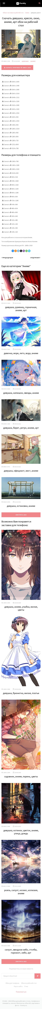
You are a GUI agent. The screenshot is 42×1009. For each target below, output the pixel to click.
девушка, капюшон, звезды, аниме (21, 392)
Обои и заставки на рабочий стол (13, 13)
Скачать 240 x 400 (11, 228)
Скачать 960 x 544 (11, 177)
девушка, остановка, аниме (21, 505)
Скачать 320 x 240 (11, 224)
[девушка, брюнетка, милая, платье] (21, 651)
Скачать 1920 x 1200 (11, 101)
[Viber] (24, 251)
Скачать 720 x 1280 (11, 200)
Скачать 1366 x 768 (11, 161)
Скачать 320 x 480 (11, 220)
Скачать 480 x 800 (11, 212)
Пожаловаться (21, 992)
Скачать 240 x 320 (11, 232)
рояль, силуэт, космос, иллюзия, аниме (21, 892)
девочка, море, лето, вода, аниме (21, 353)
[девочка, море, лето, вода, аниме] (21, 331)
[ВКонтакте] (13, 251)
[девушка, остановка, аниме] (21, 488)
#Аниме (32, 61)
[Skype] (29, 251)
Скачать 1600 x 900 (11, 117)
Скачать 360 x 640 (11, 216)
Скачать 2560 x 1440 (11, 86)
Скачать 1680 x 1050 (11, 113)
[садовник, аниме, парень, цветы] (21, 735)
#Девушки (25, 61)
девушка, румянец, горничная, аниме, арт (21, 309)
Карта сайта (18, 986)
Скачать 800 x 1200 (11, 189)
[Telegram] (18, 251)
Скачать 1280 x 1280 (11, 165)
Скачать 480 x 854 (11, 208)
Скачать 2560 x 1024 (11, 93)
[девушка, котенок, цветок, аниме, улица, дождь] (21, 803)
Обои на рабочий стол (29, 983)
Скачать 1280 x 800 (11, 137)
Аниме (27, 13)
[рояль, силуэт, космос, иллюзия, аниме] (21, 861)
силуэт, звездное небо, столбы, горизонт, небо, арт (21, 951)
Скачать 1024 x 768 (11, 148)
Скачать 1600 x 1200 (11, 109)
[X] (21, 251)
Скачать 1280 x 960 (11, 133)
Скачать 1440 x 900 (11, 125)
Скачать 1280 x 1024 (11, 129)
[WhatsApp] (26, 251)
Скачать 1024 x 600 (11, 173)
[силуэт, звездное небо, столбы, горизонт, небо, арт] (21, 921)
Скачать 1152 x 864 (11, 144)
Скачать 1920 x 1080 (11, 105)
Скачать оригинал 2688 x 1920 (18, 67)
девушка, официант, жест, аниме (21, 470)
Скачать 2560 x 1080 (11, 90)
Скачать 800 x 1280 (11, 193)
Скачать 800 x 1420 (11, 185)
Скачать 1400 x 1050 (11, 121)
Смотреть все (21, 515)
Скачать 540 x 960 (11, 204)
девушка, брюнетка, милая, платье (21, 693)
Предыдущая (7, 258)
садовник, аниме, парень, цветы (21, 776)
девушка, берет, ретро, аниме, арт (21, 427)
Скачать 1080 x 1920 (11, 169)
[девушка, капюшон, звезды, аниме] (21, 373)
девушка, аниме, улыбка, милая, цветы (21, 608)
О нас (26, 986)
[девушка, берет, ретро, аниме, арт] (21, 410)
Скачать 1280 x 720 (11, 140)
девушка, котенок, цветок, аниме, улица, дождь (21, 832)
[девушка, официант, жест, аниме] (21, 449)
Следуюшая (35, 258)
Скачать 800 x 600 (11, 197)
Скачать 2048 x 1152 (11, 97)
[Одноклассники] (15, 251)
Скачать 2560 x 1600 (11, 82)
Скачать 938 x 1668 (11, 181)
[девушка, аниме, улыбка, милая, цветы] (21, 565)
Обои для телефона (12, 983)
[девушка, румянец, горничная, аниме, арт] (21, 285)
